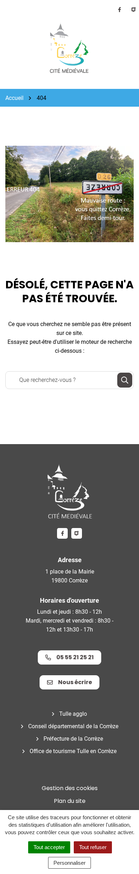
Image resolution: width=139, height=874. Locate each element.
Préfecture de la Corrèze (73, 738)
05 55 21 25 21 (75, 657)
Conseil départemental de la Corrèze (73, 726)
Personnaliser (69, 863)
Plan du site (70, 801)
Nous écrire (75, 682)
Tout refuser (93, 847)
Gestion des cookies (70, 788)
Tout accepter (49, 847)
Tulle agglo (73, 713)
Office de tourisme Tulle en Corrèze (73, 751)
